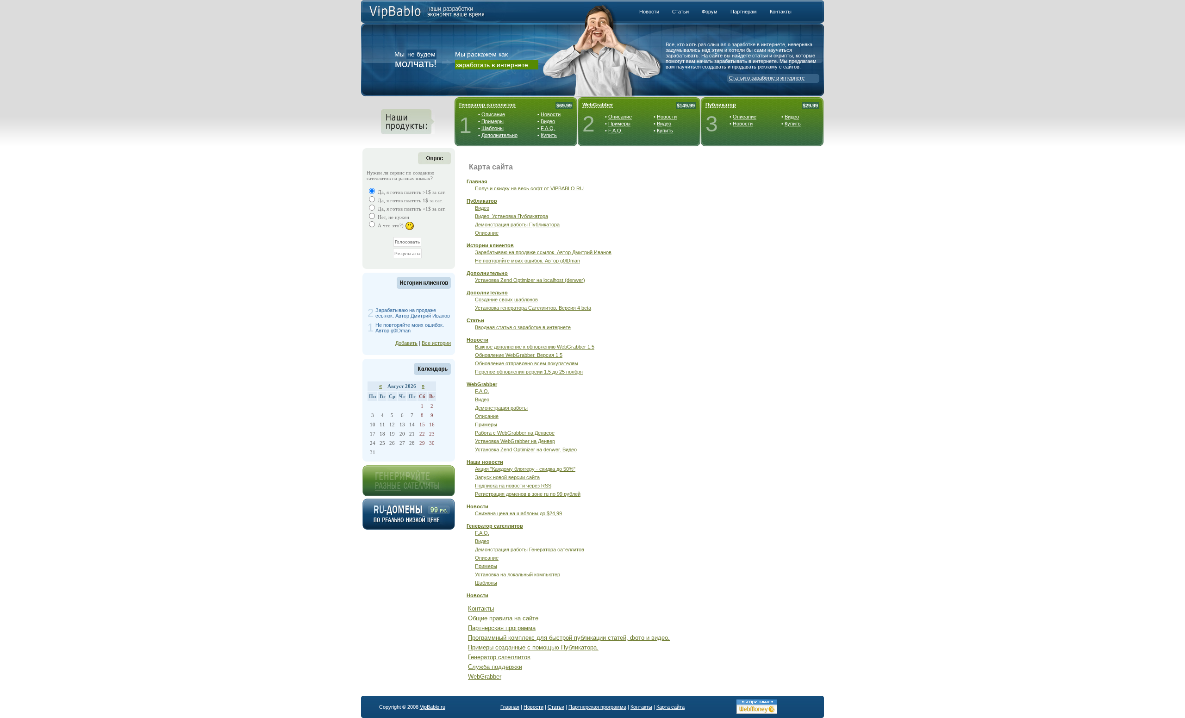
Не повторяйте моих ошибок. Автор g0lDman (409, 327)
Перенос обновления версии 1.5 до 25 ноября (529, 372)
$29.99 (810, 105)
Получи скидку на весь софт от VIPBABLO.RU (529, 188)
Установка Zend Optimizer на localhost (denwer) (530, 280)
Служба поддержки (495, 666)
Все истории (436, 343)
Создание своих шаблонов (506, 299)
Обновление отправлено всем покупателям (526, 363)
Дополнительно (499, 135)
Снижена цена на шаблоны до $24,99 (518, 513)
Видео (548, 121)
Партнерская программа (502, 627)
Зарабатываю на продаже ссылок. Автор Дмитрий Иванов (412, 312)
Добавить (406, 343)
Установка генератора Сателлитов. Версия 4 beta (533, 308)
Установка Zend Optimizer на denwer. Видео (526, 449)
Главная (477, 181)
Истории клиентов (490, 245)
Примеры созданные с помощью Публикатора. (533, 647)
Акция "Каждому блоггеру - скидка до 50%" (525, 469)
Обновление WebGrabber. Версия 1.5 (518, 355)
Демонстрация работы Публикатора (517, 224)
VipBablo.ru (432, 707)
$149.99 (686, 105)
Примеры (492, 121)
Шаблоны (492, 128)
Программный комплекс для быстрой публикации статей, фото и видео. (569, 637)
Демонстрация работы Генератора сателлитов (529, 549)
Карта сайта (670, 707)
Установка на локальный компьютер (517, 574)
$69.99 (564, 105)
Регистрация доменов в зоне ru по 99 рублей (527, 494)
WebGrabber (597, 104)
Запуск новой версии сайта (507, 477)
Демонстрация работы (501, 408)
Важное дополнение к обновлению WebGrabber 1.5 (534, 347)
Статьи (475, 320)
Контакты (481, 608)
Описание (493, 114)
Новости (551, 114)
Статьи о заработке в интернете (767, 78)
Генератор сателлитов (487, 104)
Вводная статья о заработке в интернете (523, 327)
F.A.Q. (548, 128)
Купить (549, 135)
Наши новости (485, 462)
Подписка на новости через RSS (513, 485)
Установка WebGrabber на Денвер (515, 441)
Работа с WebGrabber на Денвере (515, 433)
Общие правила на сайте (503, 618)
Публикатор (720, 104)
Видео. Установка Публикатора (511, 216)
